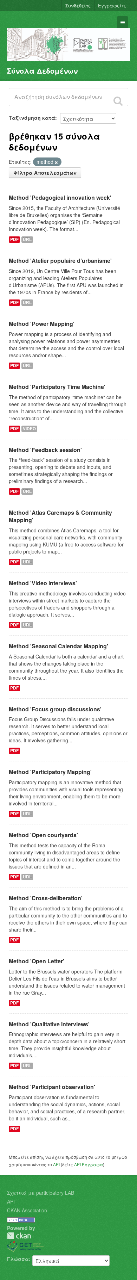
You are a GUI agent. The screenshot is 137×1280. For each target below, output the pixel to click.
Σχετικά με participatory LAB (40, 1192)
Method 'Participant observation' (52, 1087)
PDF (14, 239)
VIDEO (29, 429)
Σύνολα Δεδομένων (42, 71)
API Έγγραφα (88, 1164)
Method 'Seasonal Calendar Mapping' (58, 646)
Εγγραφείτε (112, 5)
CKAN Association (27, 1210)
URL (27, 239)
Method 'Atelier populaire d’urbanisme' (60, 260)
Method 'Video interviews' (43, 583)
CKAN (19, 1235)
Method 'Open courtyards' (43, 835)
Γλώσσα (18, 1258)
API (56, 1164)
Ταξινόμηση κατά (32, 117)
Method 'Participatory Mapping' (50, 772)
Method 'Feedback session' (45, 450)
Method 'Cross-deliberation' (46, 898)
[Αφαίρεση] (56, 162)
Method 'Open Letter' (36, 961)
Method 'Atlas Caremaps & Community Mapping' (60, 516)
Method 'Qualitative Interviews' (49, 1024)
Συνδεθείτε (78, 5)
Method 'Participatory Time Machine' (57, 387)
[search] (118, 100)
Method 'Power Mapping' (41, 324)
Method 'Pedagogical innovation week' (60, 197)
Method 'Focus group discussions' (55, 709)
